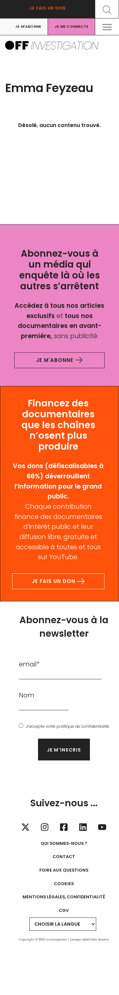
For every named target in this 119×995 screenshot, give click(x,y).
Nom (26, 695)
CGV (64, 910)
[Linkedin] (83, 827)
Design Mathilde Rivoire (89, 939)
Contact (64, 856)
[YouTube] (102, 827)
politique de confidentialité (83, 726)
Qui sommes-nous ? (64, 843)
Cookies (64, 883)
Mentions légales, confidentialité (63, 897)
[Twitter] (25, 827)
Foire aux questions (63, 870)
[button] (107, 9)
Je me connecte (71, 26)
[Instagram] (44, 827)
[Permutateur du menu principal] (107, 26)
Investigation (64, 45)
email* (29, 664)
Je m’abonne (28, 26)
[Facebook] (64, 827)
